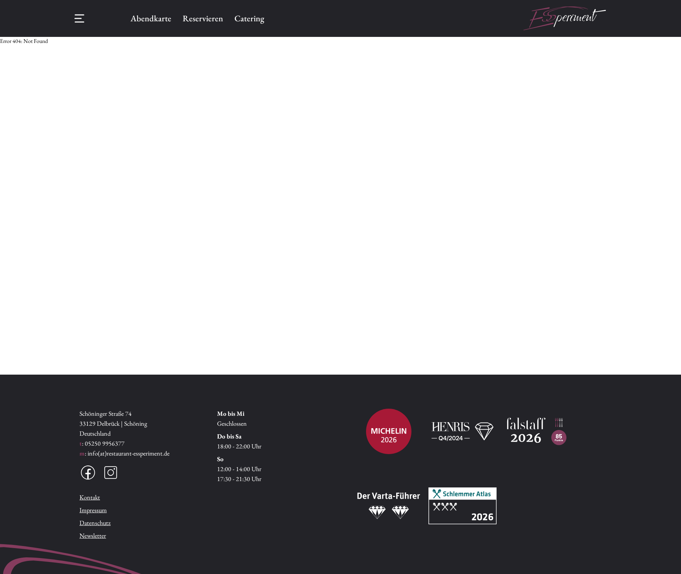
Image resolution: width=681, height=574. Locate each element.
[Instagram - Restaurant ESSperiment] (110, 472)
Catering (249, 18)
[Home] (564, 18)
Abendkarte (151, 18)
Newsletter (92, 535)
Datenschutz (95, 523)
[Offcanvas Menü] (79, 18)
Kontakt (89, 497)
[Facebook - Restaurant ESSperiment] (87, 472)
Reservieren (203, 18)
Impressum (93, 510)
